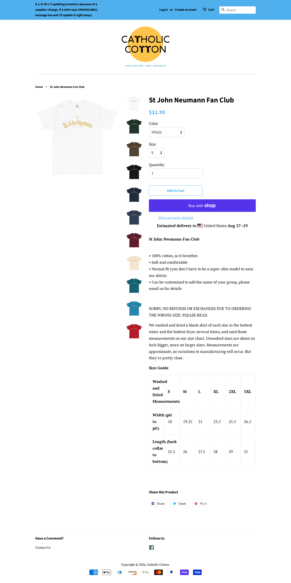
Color (153, 123)
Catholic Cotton (158, 564)
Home (39, 87)
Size (152, 144)
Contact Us (42, 547)
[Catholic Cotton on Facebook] (151, 548)
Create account (185, 10)
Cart (211, 10)
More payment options (175, 217)
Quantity (156, 164)
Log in (163, 10)
